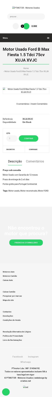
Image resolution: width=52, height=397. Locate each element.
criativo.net (25, 381)
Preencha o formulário (26, 243)
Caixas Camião (9, 292)
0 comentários (23, 104)
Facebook (17, 356)
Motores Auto (8, 272)
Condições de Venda (11, 320)
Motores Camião (10, 276)
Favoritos (10, 149)
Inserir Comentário (39, 104)
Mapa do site (8, 300)
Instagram (33, 356)
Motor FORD (43, 191)
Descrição (15, 161)
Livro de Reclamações (12, 340)
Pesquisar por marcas (12, 296)
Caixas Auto (8, 280)
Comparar (33, 149)
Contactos (7, 312)
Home (26, 68)
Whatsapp (25, 362)
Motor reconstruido (28, 191)
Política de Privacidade (13, 336)
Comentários (35, 161)
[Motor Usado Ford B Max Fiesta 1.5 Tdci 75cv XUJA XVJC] (26, 91)
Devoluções (8, 316)
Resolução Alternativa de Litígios (17, 332)
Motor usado (14, 191)
